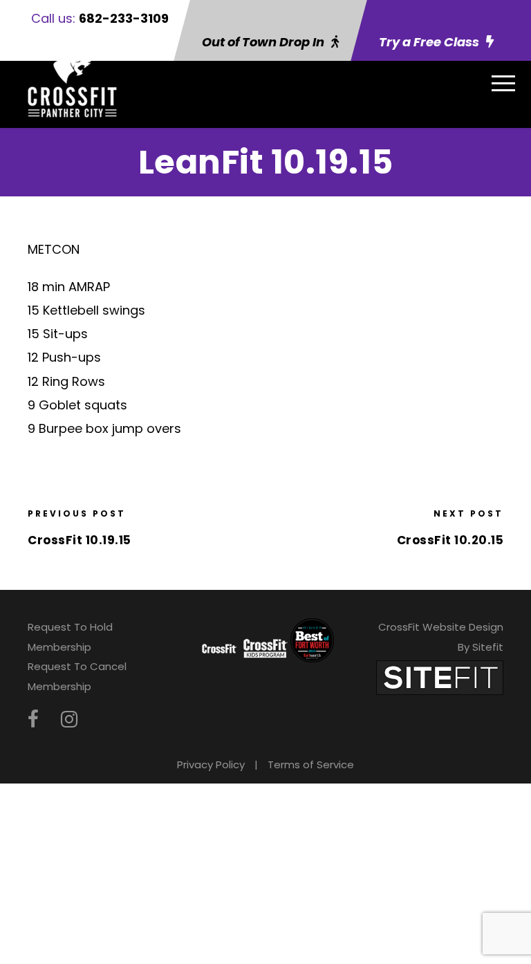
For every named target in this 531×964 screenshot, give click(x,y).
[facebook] (33, 719)
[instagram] (69, 719)
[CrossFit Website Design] (439, 676)
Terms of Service (311, 764)
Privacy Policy (211, 764)
